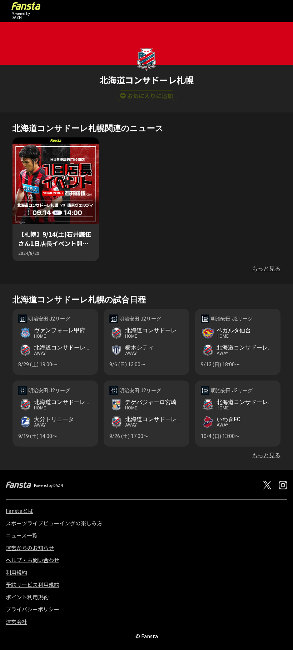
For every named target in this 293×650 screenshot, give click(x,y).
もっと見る (266, 268)
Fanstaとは (19, 510)
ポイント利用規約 (27, 597)
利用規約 (16, 572)
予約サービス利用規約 (32, 584)
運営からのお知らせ (30, 547)
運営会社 (16, 621)
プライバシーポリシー (32, 609)
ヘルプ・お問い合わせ (32, 560)
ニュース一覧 (22, 535)
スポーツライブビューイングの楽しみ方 (54, 523)
